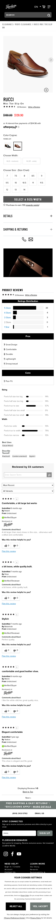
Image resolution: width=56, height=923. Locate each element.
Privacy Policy (25, 895)
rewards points (32, 205)
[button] (50, 59)
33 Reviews (21, 107)
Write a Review (34, 107)
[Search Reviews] (49, 474)
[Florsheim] (8, 524)
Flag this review (9, 551)
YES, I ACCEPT (40, 906)
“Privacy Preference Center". (15, 918)
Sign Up (44, 833)
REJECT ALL (16, 906)
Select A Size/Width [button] (28, 199)
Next (28, 797)
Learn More (8, 845)
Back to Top (28, 791)
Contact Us (10, 872)
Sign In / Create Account (12, 868)
